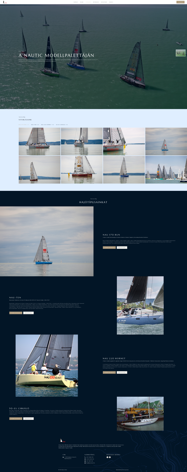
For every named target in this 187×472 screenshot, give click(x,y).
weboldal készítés (120, 469)
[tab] (24, 124)
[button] (44, 273)
